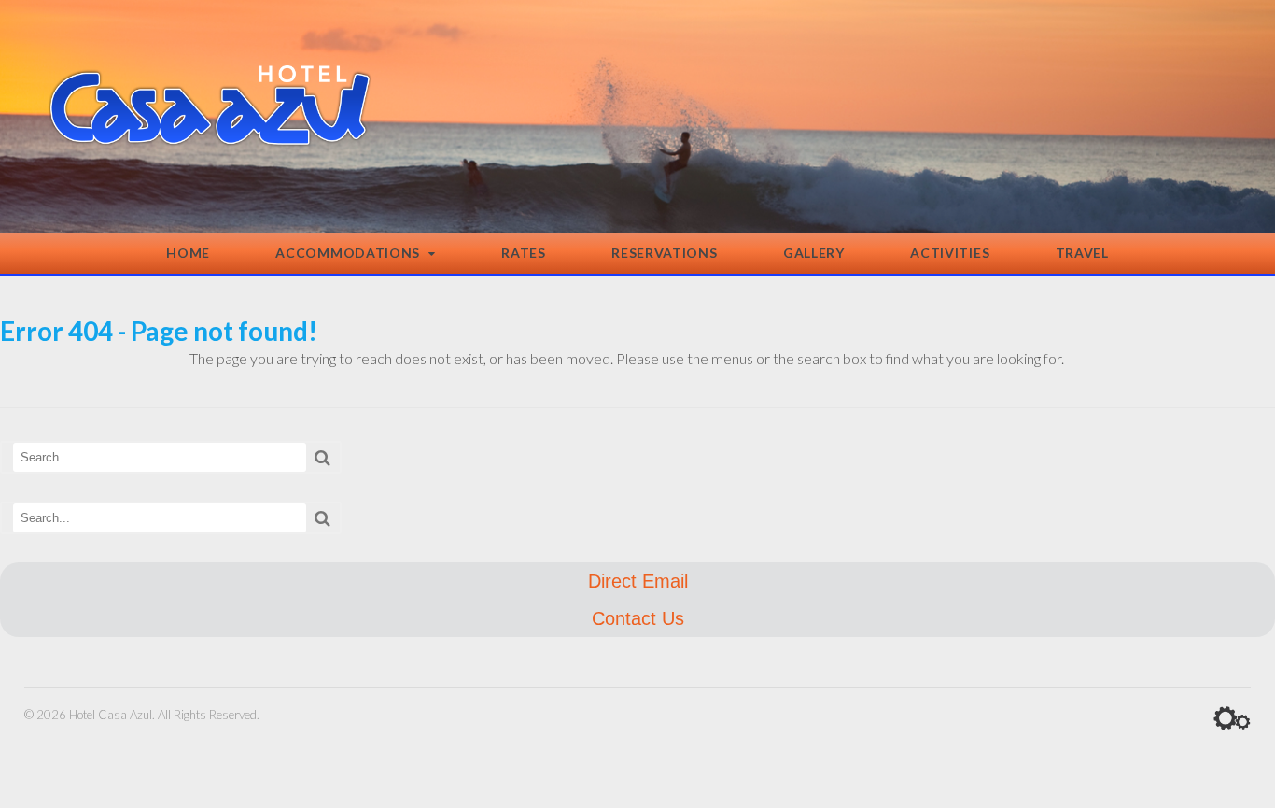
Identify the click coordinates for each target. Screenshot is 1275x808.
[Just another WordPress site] (210, 137)
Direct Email (638, 581)
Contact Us (638, 618)
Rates (523, 253)
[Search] (322, 457)
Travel (1082, 253)
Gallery (814, 253)
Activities (949, 253)
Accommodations (347, 253)
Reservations (664, 253)
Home (188, 253)
